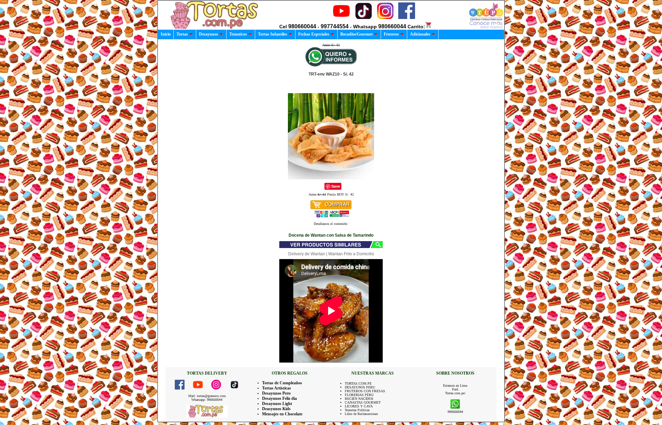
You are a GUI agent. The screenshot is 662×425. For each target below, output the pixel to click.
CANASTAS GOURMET (363, 402)
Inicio (166, 34)
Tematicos (238, 34)
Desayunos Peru (276, 393)
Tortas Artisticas (276, 388)
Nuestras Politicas (357, 410)
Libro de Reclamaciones (361, 414)
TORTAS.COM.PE (358, 383)
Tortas (182, 34)
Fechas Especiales (313, 34)
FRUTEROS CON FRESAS (365, 391)
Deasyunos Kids (276, 408)
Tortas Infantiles (272, 34)
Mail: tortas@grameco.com (207, 396)
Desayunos (208, 34)
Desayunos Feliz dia (279, 398)
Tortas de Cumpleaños (282, 382)
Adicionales (420, 34)
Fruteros (391, 34)
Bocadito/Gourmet (356, 34)
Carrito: (416, 26)
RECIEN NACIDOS (359, 399)
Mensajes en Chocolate (282, 414)
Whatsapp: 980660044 (206, 400)
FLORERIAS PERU (359, 395)
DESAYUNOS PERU (360, 387)
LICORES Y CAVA (359, 406)
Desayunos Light (277, 403)
